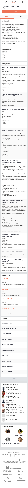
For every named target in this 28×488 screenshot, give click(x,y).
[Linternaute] (7, 474)
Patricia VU (5, 355)
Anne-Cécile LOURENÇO (9, 328)
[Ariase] (7, 481)
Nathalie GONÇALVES (8, 350)
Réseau (21, 16)
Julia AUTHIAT (17, 443)
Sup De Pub (5, 279)
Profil (6, 16)
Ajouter (14, 11)
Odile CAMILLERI (10, 396)
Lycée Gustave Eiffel (8, 308)
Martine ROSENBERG (8, 345)
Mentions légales (7, 462)
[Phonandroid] (20, 481)
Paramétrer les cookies (21, 461)
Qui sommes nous (6, 460)
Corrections (21, 462)
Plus (14, 379)
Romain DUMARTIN (7, 435)
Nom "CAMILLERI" (10, 415)
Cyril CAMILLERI (10, 392)
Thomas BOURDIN (7, 372)
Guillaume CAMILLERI (11, 409)
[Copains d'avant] (7, 478)
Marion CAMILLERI (11, 404)
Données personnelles (10, 461)
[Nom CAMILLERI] (3, 415)
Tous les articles (15, 462)
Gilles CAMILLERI (10, 400)
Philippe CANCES (6, 361)
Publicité (17, 460)
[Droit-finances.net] (20, 475)
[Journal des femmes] (7, 471)
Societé (3, 461)
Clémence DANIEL (18, 435)
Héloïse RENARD (6, 334)
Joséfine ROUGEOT (7, 339)
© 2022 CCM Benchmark (14, 464)
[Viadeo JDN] (20, 478)
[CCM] (20, 471)
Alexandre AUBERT (7, 323)
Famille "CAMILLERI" (11, 419)
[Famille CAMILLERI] (3, 420)
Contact (13, 460)
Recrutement (22, 460)
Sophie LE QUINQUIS (7, 366)
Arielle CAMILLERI (10, 388)
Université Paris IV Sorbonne (10, 299)
